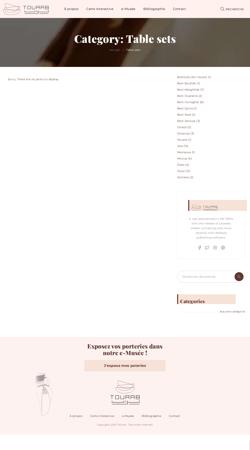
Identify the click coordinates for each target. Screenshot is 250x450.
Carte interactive (102, 416)
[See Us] (215, 247)
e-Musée (128, 416)
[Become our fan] (199, 247)
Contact (174, 416)
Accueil (115, 50)
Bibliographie (151, 416)
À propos (76, 416)
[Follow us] (207, 247)
